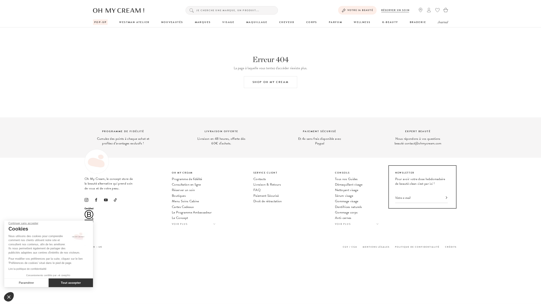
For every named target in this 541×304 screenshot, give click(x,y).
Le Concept (180, 218)
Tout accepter (71, 282)
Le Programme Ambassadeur (192, 212)
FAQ (257, 190)
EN (93, 246)
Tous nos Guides (346, 179)
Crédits (450, 246)
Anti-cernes (343, 218)
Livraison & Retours (267, 184)
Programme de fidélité (187, 179)
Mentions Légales (376, 246)
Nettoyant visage (346, 190)
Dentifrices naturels (348, 207)
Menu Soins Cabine (185, 201)
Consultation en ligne (186, 184)
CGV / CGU (350, 246)
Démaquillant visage (348, 184)
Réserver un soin (395, 10)
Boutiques (179, 195)
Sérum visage (344, 195)
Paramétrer (26, 282)
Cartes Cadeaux (183, 207)
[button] (9, 297)
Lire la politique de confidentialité (27, 268)
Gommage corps (346, 212)
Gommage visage (346, 201)
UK (100, 246)
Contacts (259, 179)
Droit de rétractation (267, 201)
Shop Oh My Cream (271, 82)
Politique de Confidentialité (417, 246)
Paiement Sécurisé (266, 195)
